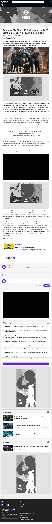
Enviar (47, 285)
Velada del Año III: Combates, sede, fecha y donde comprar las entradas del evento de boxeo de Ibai (31, 417)
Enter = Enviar (39, 285)
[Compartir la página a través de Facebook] (7, 38)
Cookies (21, 515)
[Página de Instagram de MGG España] (8, 505)
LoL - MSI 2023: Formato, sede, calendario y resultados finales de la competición (30, 433)
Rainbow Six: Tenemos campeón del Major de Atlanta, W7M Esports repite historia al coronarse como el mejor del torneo (26, 327)
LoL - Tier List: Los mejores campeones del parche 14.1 (27, 425)
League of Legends (45, 427)
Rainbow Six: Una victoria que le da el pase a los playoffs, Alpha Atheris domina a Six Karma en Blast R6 (26, 352)
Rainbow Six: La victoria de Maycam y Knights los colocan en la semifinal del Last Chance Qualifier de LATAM (25, 342)
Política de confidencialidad (26, 519)
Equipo (21, 506)
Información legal (23, 511)
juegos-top (18, 244)
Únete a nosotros (23, 508)
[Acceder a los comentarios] (14, 38)
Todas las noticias (26, 363)
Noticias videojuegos (8, 25)
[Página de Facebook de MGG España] (2, 505)
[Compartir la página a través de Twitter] (9, 38)
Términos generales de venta (26, 513)
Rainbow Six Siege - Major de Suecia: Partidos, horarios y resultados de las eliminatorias (31, 447)
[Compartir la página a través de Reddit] (11, 38)
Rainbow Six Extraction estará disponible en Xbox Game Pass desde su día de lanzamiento (30, 246)
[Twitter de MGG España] (5, 505)
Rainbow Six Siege (16, 25)
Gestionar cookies (23, 517)
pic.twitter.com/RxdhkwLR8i (26, 133)
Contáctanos (22, 504)
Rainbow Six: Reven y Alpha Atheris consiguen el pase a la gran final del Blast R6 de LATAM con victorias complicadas (26, 349)
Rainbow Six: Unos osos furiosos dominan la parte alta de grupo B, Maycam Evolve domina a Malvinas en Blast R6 (26, 359)
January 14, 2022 (36, 135)
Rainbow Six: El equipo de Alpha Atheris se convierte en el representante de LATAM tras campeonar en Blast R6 (27, 345)
